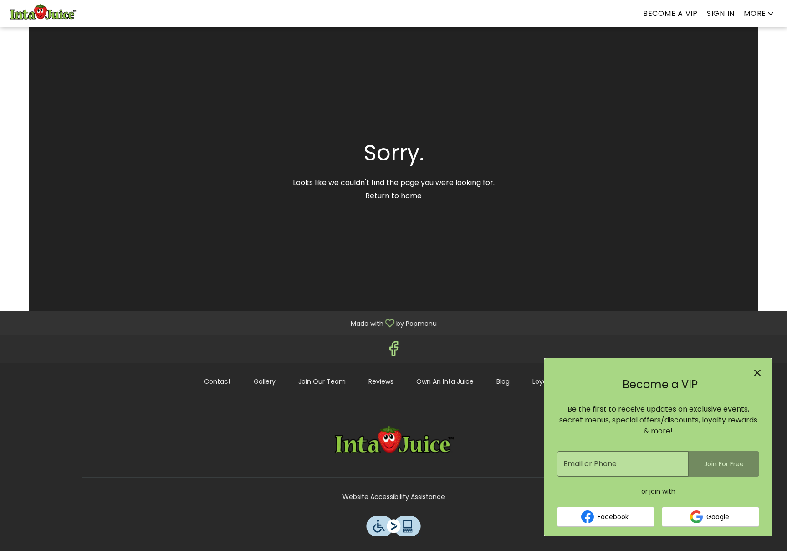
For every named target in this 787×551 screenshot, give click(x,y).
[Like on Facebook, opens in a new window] (393, 351)
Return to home (393, 196)
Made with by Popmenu (222, 322)
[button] (759, 14)
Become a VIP (670, 13)
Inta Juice (393, 442)
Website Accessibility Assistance (393, 496)
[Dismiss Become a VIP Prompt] (757, 373)
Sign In (721, 13)
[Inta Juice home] (48, 13)
